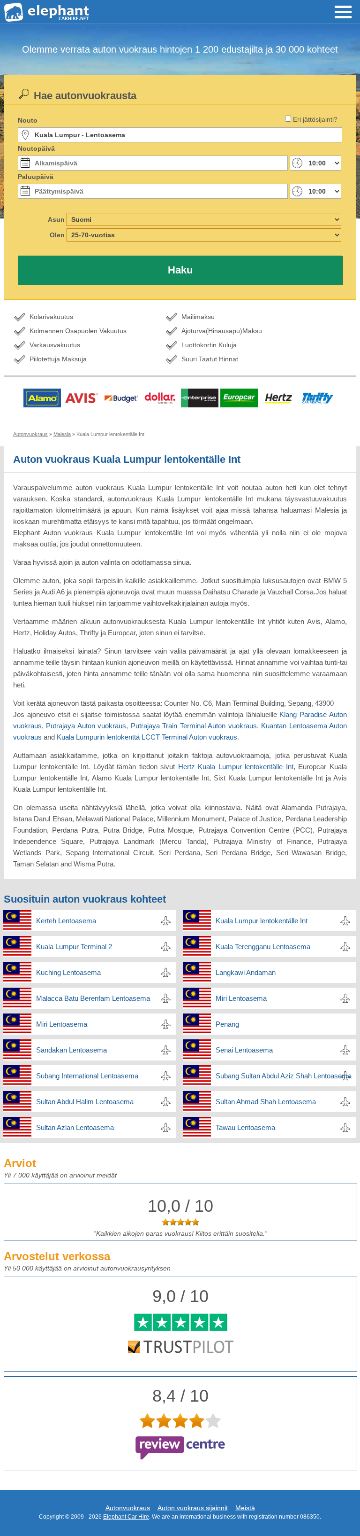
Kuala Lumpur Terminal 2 (74, 947)
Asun (56, 219)
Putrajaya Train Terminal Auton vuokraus (194, 726)
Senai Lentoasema (244, 1050)
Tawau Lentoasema (245, 1127)
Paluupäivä (35, 176)
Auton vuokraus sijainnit (193, 1508)
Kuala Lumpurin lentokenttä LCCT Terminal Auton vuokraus (147, 737)
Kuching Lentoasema (68, 972)
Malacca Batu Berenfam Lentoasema (93, 998)
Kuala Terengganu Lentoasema (263, 947)
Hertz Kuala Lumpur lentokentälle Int (235, 767)
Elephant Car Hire (126, 1516)
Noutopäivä (36, 148)
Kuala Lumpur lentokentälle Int (262, 921)
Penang (227, 1024)
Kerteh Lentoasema (66, 921)
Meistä (245, 1508)
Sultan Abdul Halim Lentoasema (85, 1102)
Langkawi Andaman (246, 972)
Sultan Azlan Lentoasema (75, 1127)
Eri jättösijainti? (315, 119)
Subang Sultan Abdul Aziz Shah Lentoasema (284, 1076)
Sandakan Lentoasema (71, 1050)
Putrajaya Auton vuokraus (86, 726)
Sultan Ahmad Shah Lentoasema (266, 1102)
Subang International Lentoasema (87, 1076)
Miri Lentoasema (241, 998)
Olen (57, 235)
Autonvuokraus (127, 1508)
